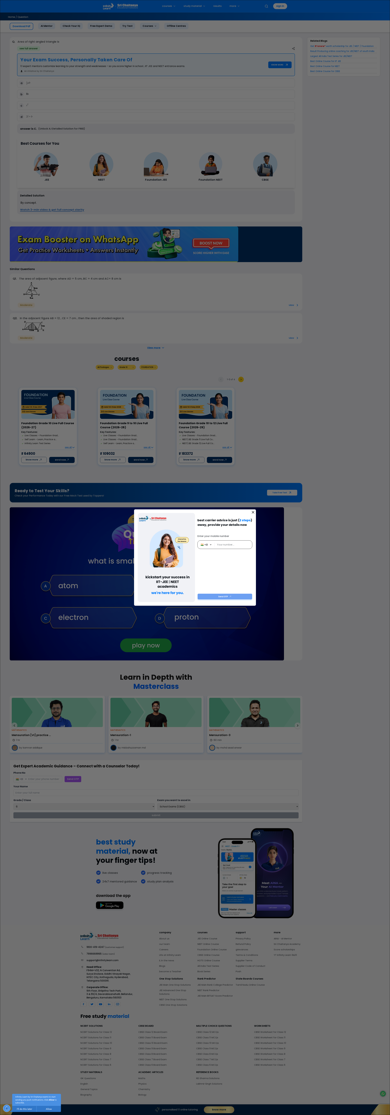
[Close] (253, 512)
